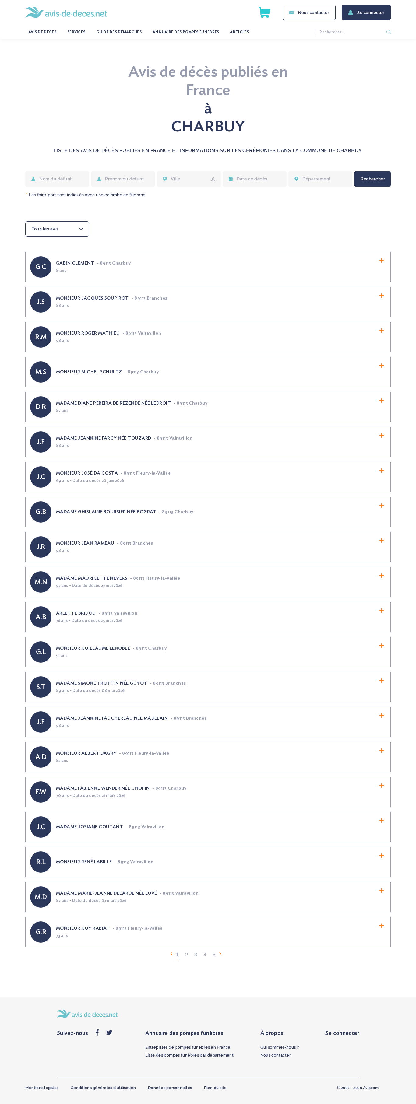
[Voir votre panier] (265, 12)
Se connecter (370, 12)
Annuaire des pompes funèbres (186, 32)
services (76, 32)
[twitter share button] (109, 1034)
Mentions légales (41, 1087)
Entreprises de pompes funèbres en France (188, 1047)
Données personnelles (170, 1087)
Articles (239, 32)
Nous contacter (313, 12)
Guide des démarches (119, 32)
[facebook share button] (97, 1034)
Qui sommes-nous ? (279, 1047)
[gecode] (213, 179)
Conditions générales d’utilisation (103, 1087)
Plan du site (215, 1087)
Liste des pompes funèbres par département (189, 1055)
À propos (272, 1033)
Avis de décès (42, 32)
